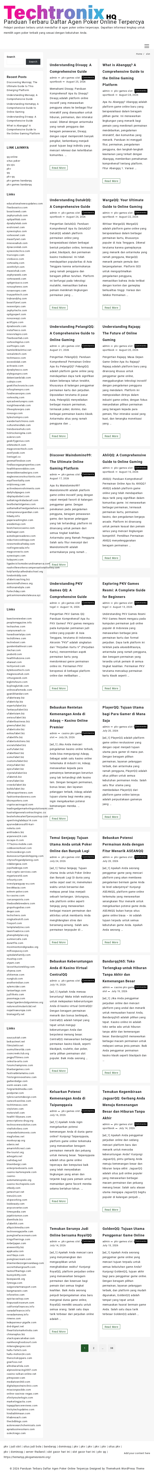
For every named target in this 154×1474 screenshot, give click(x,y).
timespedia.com (16, 1211)
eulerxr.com (14, 437)
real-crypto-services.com (22, 871)
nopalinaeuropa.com (19, 1010)
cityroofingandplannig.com (23, 860)
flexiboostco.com (17, 207)
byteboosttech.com (18, 670)
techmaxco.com (16, 357)
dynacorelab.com (17, 247)
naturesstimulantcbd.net (21, 1006)
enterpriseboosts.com (20, 1168)
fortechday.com (16, 591)
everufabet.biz (15, 780)
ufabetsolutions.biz (18, 741)
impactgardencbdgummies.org (25, 1002)
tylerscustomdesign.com (21, 1097)
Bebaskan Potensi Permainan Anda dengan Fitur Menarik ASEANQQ (123, 844)
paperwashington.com (20, 520)
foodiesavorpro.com (19, 393)
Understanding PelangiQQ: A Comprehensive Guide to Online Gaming (72, 333)
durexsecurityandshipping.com (25, 856)
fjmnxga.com (14, 1282)
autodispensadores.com (21, 535)
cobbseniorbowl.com (19, 848)
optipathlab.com (16, 219)
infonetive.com (16, 1294)
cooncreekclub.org (18, 1053)
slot (77, 77)
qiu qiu (11, 164)
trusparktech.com (17, 294)
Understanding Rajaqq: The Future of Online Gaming (122, 333)
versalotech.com (17, 353)
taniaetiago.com (16, 990)
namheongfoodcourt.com (22, 1342)
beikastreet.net (16, 1041)
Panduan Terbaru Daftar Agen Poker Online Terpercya (74, 21)
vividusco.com (15, 259)
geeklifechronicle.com (20, 385)
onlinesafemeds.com (19, 689)
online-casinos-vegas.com (22, 1393)
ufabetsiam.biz (16, 713)
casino (66, 733)
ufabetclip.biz (15, 701)
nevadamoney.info (18, 1314)
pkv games (68, 77)
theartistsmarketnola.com (22, 1330)
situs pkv (114, 1446)
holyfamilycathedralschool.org (25, 571)
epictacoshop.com (18, 1298)
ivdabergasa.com (17, 863)
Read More (60, 168)
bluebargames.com (18, 1069)
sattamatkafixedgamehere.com (25, 508)
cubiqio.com (14, 381)
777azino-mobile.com (19, 844)
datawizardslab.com (19, 377)
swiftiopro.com (16, 346)
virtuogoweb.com (17, 678)
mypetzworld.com (17, 875)
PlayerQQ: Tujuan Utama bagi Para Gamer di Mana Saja (124, 713)
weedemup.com (16, 524)
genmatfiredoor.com (19, 460)
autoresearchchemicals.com (24, 1425)
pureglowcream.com (19, 1259)
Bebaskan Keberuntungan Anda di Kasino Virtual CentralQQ (71, 967)
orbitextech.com (16, 444)
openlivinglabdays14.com (22, 820)
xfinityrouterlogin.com (20, 1397)
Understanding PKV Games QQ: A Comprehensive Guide (68, 590)
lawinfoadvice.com (18, 931)
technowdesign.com (19, 852)
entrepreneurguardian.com (22, 512)
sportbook (56, 81)
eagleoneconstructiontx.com (24, 476)
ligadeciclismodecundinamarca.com (28, 563)
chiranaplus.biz (16, 1334)
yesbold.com (14, 654)
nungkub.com (15, 978)
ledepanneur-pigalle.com (21, 1322)
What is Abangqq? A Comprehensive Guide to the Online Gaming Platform (23, 129)
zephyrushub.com (17, 215)
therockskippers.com (19, 1358)
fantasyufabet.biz (17, 709)
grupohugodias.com (18, 907)
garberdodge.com (17, 1081)
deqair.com (13, 911)
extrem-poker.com (17, 891)
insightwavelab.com (19, 405)
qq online (12, 156)
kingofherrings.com (18, 1239)
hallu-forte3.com (17, 1350)
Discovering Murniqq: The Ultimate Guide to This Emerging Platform (22, 86)
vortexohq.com (15, 397)
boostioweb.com (16, 211)
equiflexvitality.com (18, 480)
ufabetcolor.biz (16, 729)
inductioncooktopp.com (21, 539)
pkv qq (11, 176)
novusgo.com (15, 413)
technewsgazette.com (20, 1231)
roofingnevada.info (18, 547)
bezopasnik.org (16, 1279)
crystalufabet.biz (17, 772)
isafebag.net (14, 1160)
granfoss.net (14, 1362)
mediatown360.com (18, 1381)
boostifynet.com (16, 302)
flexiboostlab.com (17, 338)
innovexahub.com (17, 243)
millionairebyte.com (18, 587)
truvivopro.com (15, 255)
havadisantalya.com (19, 634)
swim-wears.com (17, 1085)
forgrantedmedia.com (19, 1089)
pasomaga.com (16, 998)
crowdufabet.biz (16, 784)
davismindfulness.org (20, 583)
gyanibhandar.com (18, 693)
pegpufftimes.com (18, 1057)
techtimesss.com (17, 1104)
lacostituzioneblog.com (21, 966)
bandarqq (50, 1446)
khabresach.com (17, 1417)
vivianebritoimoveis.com (21, 1132)
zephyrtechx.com (17, 310)
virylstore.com (15, 1108)
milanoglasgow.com (19, 1346)
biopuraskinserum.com (20, 1302)
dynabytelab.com (17, 223)
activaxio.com (15, 365)
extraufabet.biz (16, 733)
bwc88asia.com (16, 887)
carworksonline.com (19, 1100)
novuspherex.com (17, 286)
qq (8, 172)
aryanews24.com (17, 836)
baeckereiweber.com (19, 618)
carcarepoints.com (18, 899)
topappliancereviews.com (22, 1405)
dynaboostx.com (16, 326)
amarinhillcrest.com (19, 1148)
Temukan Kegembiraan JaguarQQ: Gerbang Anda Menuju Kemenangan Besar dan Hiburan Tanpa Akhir (124, 1105)
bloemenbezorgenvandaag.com (25, 1263)
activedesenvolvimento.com (23, 488)
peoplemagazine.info (19, 622)
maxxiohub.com (16, 270)
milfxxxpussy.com (17, 951)
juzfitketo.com (15, 994)
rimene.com (14, 1318)
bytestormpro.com (18, 417)
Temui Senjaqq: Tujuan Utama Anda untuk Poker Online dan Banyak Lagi (71, 844)
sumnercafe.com (17, 939)
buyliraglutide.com (18, 685)
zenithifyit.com (16, 266)
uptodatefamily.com (18, 954)
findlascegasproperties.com (24, 464)
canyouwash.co (16, 630)
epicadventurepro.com (20, 401)
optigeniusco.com (17, 282)
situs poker (13, 160)
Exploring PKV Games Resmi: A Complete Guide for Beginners (124, 590)
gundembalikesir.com (19, 646)
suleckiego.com (16, 1433)
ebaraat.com (14, 662)
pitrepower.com (16, 1377)
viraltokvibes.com (17, 1128)
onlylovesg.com (16, 484)
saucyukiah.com (16, 1037)
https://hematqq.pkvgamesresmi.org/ (27, 1457)
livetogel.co (14, 456)
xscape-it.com (15, 840)
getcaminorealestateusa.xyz (24, 595)
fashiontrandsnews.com (21, 796)
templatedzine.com (18, 927)
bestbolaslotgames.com (21, 504)
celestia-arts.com (17, 1061)
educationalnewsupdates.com (25, 203)
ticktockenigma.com (19, 433)
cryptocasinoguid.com (20, 804)
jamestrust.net (15, 1191)
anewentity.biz (15, 1247)
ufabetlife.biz (15, 737)
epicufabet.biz (15, 769)
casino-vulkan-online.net (21, 1373)
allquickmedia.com (18, 1227)
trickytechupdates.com (20, 1409)
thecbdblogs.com (17, 1421)
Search (11, 56)
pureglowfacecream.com (22, 1235)
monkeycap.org (16, 1140)
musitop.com (14, 958)
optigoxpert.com (16, 314)
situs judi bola (32, 1446)
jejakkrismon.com (17, 1215)
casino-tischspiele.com (21, 1184)
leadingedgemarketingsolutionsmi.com (30, 808)
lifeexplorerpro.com (18, 409)
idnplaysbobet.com (18, 496)
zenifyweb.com (16, 452)
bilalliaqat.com (15, 532)
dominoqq (65, 1446)
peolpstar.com (15, 1093)
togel (53, 607)
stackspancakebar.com (21, 1338)
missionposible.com (19, 1389)
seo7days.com (15, 1255)
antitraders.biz (15, 832)
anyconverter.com (17, 1207)
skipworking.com (17, 1199)
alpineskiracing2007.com (22, 1369)
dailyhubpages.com (18, 492)
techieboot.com (16, 642)
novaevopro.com (16, 290)
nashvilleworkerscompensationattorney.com (33, 567)
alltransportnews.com (20, 792)
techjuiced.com (16, 666)
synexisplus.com (17, 231)
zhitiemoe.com (15, 974)
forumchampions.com (20, 1065)
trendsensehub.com (19, 429)
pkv (9, 168)
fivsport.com (14, 923)
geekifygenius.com (18, 441)
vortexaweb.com (16, 278)
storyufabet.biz (16, 765)
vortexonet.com (16, 235)
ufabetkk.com (15, 1223)
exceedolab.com (16, 361)
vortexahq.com (15, 262)
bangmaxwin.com (17, 1290)
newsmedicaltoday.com (21, 543)
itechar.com (14, 650)
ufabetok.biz (14, 776)
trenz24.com (14, 1195)
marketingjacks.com (19, 1401)
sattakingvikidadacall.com (22, 500)
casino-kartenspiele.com (21, 1172)
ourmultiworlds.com (18, 1049)
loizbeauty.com (16, 1203)
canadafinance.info (18, 1310)
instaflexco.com (16, 330)
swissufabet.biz (16, 717)
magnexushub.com (18, 674)
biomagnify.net (15, 1014)
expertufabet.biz (16, 705)
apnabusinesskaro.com (21, 1429)
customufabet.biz (17, 761)
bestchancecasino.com (21, 528)
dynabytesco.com (17, 369)
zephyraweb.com (17, 274)
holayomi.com (15, 559)
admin (53, 77)
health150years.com (19, 1116)
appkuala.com (15, 1251)
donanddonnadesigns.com (22, 472)
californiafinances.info (20, 1306)
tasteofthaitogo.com (19, 1271)
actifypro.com (15, 322)
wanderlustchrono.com (20, 421)
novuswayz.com (16, 318)
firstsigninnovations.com (22, 1077)
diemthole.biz (15, 1219)
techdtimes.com (16, 638)
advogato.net (14, 1156)
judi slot (16, 1446)
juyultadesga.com (17, 867)
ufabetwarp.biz (16, 697)
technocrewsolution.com (21, 1124)
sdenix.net (13, 1144)
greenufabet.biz (16, 725)
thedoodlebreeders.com (21, 903)
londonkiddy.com (17, 575)
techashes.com (16, 626)
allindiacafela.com (18, 1366)
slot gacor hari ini (58, 1451)
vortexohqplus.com (18, 342)
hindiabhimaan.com (18, 1413)
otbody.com (13, 1188)
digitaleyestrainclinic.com (22, 1385)
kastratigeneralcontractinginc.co (26, 812)
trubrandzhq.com (17, 298)
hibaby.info (13, 516)
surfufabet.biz (15, 749)
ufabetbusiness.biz (18, 721)
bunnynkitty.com (16, 1275)
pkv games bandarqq (19, 180)
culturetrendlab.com (19, 425)
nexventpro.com (16, 306)
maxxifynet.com (16, 239)
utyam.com (13, 962)
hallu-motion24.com (18, 1354)
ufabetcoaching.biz (18, 579)
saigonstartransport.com (21, 1286)
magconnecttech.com (20, 448)
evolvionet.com (16, 227)
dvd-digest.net (15, 1326)
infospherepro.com (18, 389)
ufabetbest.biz (15, 753)
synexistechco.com (18, 251)
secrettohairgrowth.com (21, 1267)
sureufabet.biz (15, 757)
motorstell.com (16, 1112)
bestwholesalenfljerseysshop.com (27, 816)
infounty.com (14, 879)
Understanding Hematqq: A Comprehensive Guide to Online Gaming (23, 107)
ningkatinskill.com (18, 919)
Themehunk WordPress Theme (125, 1468)
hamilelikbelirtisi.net (19, 350)
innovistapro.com (17, 334)
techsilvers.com (16, 915)
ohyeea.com (14, 970)
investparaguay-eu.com (21, 883)
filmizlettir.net (15, 1045)
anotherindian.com (18, 982)
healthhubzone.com (18, 658)
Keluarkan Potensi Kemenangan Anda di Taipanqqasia (67, 1098)
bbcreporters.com (17, 800)
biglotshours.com (17, 681)
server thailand (35, 1451)
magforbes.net (15, 1136)
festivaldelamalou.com (20, 1073)
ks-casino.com (15, 895)
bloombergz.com (16, 1164)
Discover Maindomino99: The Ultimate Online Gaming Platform (71, 461)
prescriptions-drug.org (20, 1120)
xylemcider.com (16, 986)
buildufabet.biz (16, 788)
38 (111, 1348)
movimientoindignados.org (22, 947)
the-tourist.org (15, 1152)
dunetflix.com (15, 943)
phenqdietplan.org (17, 935)
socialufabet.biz (16, 745)
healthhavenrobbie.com (21, 468)
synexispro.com (16, 555)
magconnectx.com (18, 551)
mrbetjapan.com (16, 1243)
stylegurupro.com (17, 373)
